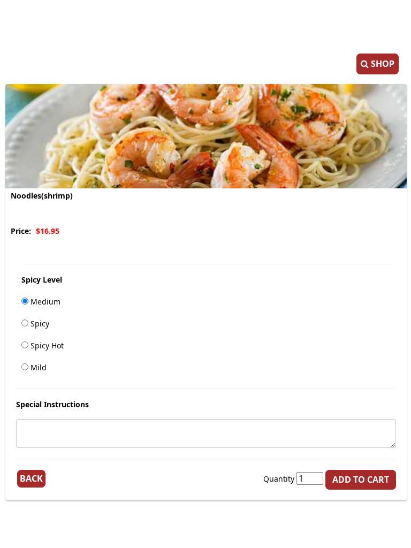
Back (31, 478)
